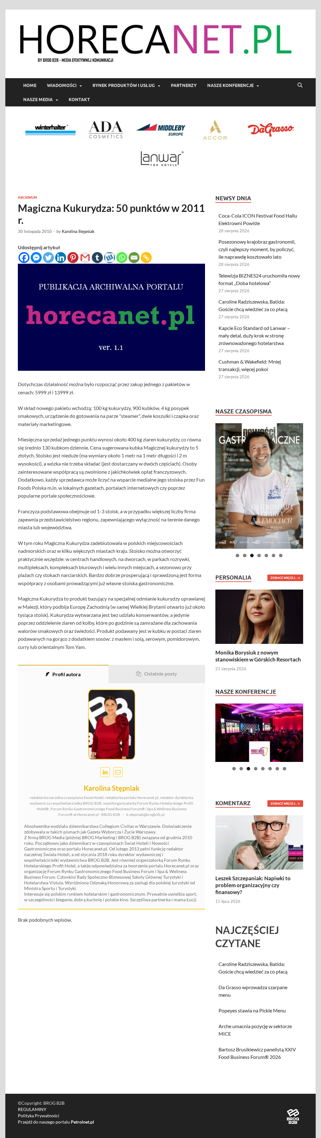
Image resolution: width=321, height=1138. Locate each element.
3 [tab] (252, 555)
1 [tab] (237, 555)
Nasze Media (38, 99)
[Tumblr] (97, 257)
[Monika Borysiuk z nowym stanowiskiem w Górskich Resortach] (259, 616)
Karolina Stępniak (78, 231)
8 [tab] (284, 768)
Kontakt (79, 99)
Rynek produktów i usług (123, 85)
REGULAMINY (32, 1109)
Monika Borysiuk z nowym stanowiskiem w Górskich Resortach (258, 656)
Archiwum (27, 197)
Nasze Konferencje (230, 85)
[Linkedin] (60, 257)
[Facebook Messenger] (36, 257)
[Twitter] (48, 257)
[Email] (134, 257)
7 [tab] (280, 555)
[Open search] (300, 85)
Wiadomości (61, 85)
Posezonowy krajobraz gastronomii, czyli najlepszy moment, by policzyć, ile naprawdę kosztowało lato (256, 249)
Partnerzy (184, 85)
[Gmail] (85, 257)
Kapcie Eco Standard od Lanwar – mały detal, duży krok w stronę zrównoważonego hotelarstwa (254, 335)
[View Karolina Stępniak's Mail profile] (118, 772)
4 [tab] (259, 555)
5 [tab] (266, 555)
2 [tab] (244, 555)
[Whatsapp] (121, 257)
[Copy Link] (146, 257)
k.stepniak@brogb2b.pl (145, 814)
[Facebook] (23, 257)
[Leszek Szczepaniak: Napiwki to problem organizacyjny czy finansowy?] (259, 841)
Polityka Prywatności (38, 1115)
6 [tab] (273, 555)
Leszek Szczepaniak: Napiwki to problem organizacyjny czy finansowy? (253, 885)
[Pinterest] (72, 257)
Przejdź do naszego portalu (56, 1122)
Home (29, 85)
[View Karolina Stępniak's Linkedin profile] (105, 772)
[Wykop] (109, 257)
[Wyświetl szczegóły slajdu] (259, 486)
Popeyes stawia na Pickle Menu (252, 1010)
